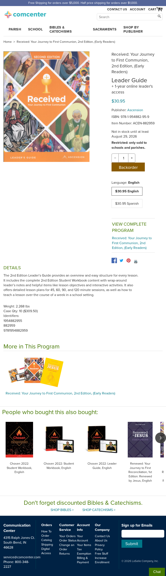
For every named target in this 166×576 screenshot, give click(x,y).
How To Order (46, 533)
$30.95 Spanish (127, 203)
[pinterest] (128, 260)
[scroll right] (160, 437)
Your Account (82, 538)
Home (7, 42)
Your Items (84, 545)
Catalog (46, 540)
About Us (101, 540)
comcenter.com (25, 13)
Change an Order (66, 547)
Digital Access (46, 550)
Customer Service (66, 527)
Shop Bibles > (62, 509)
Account (137, 9)
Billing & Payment (83, 559)
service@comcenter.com (21, 557)
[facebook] (114, 260)
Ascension (135, 110)
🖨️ (136, 261)
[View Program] (83, 372)
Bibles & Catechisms (60, 29)
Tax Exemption (84, 551)
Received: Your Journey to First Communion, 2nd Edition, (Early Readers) (66, 42)
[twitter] (121, 260)
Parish (15, 29)
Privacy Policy (100, 547)
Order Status (68, 540)
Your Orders (67, 536)
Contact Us (117, 9)
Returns (64, 553)
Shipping (47, 544)
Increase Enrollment (102, 559)
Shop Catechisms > (98, 509)
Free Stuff (101, 553)
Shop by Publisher (133, 29)
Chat (157, 572)
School (35, 29)
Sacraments (105, 29)
